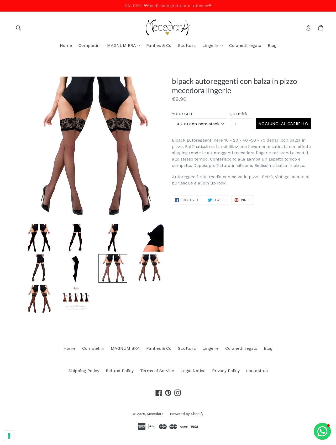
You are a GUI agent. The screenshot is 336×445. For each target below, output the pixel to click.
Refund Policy (120, 370)
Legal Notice (193, 370)
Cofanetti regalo (245, 45)
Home (66, 45)
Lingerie (213, 45)
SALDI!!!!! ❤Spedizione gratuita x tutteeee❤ (168, 5)
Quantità (238, 113)
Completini (89, 45)
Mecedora (155, 414)
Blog (272, 45)
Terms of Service (157, 370)
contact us (257, 370)
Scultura (187, 45)
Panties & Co (158, 45)
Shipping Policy (84, 370)
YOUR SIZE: (183, 113)
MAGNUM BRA (124, 45)
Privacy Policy (226, 370)
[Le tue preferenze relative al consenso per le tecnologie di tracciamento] (9, 436)
